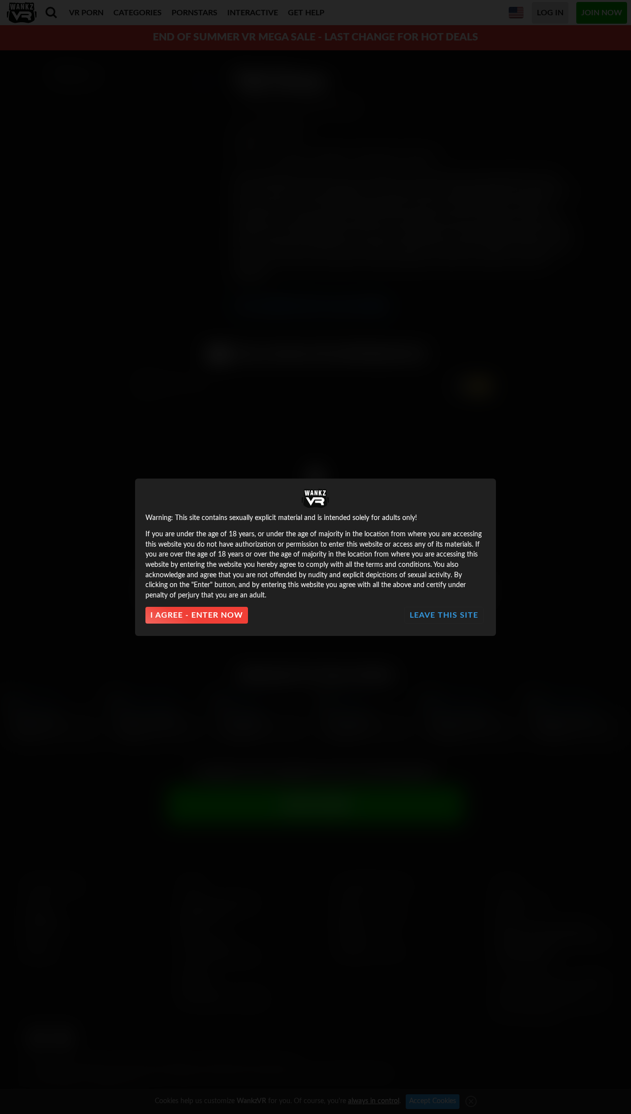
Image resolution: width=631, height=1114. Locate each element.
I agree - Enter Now (196, 615)
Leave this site (444, 615)
